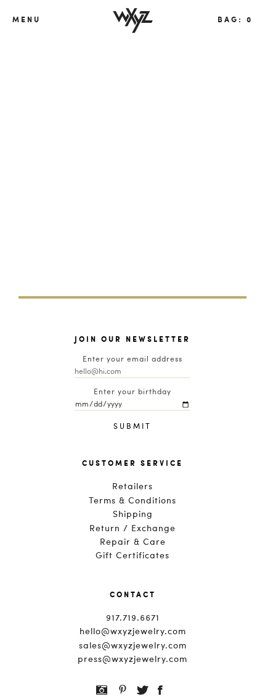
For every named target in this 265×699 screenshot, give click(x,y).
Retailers (132, 486)
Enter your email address (132, 359)
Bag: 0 (235, 19)
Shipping (133, 514)
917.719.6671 (133, 618)
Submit (132, 427)
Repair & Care (133, 542)
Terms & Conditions (132, 501)
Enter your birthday (132, 392)
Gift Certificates (132, 556)
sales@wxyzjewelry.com (133, 646)
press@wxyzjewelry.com (132, 659)
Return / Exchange (132, 528)
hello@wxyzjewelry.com (133, 631)
